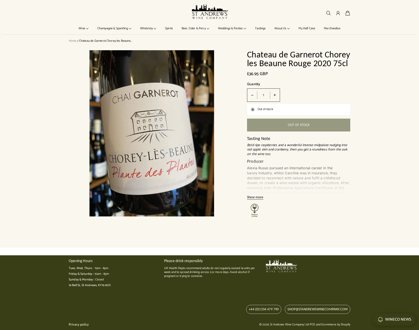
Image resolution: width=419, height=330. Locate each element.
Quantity (253, 84)
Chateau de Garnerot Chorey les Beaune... (105, 40)
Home (73, 40)
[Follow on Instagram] (275, 285)
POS (312, 324)
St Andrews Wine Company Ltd (289, 324)
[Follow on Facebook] (268, 285)
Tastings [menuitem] (260, 28)
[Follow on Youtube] (283, 285)
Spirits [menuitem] (169, 28)
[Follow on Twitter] (261, 285)
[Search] (328, 13)
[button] (84, 28)
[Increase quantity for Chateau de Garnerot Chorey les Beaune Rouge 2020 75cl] (275, 95)
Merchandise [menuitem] (332, 28)
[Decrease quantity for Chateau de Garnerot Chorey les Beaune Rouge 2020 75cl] (252, 95)
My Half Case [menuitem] (307, 28)
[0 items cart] (347, 13)
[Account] (338, 13)
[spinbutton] (263, 95)
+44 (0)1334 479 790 (264, 309)
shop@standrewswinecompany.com (317, 309)
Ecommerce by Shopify (335, 324)
